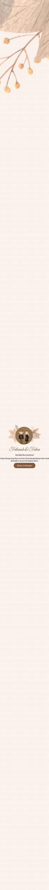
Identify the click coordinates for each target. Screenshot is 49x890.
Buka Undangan (24, 465)
